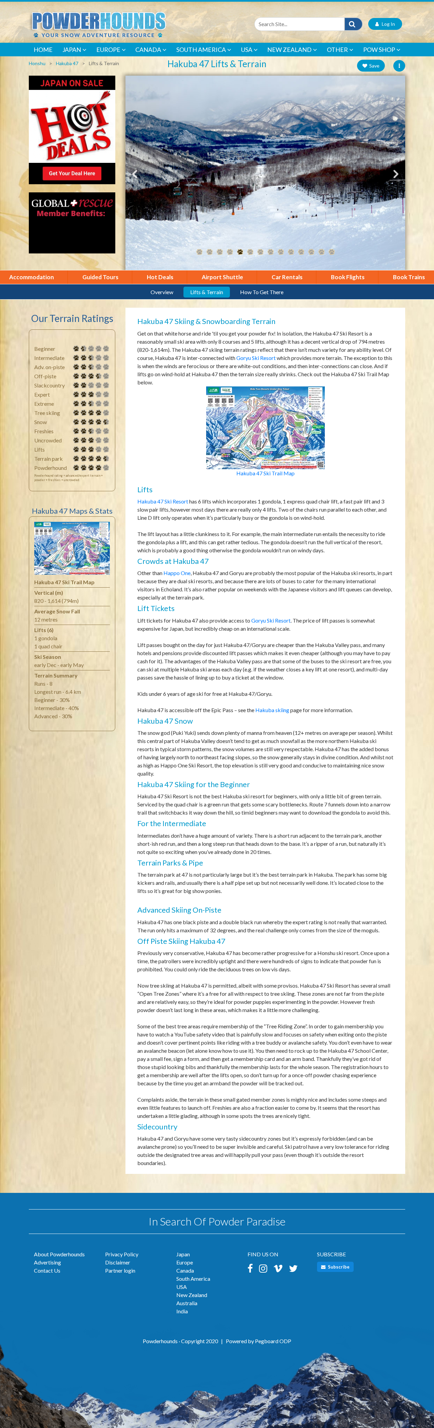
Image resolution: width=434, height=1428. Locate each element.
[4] (76, 413)
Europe (108, 49)
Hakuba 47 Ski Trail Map (265, 473)
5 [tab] (240, 252)
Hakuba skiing (272, 710)
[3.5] (76, 376)
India (182, 1311)
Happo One (177, 573)
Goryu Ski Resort (256, 358)
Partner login (120, 1270)
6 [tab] (250, 252)
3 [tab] (219, 252)
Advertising (47, 1262)
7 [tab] (260, 252)
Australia (186, 1303)
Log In (387, 24)
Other (337, 49)
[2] (76, 385)
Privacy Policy (121, 1254)
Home (43, 49)
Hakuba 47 (67, 63)
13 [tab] (321, 252)
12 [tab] (311, 252)
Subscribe (338, 1267)
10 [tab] (291, 252)
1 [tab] (199, 252)
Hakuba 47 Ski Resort (162, 501)
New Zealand (289, 49)
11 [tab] (301, 252)
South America (201, 49)
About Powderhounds (59, 1254)
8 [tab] (270, 252)
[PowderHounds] (120, 24)
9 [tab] (280, 252)
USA (246, 49)
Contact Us (47, 1270)
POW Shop (379, 49)
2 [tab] (209, 252)
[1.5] (76, 348)
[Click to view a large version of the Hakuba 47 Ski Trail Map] (265, 427)
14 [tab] (331, 252)
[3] (76, 394)
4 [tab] (229, 252)
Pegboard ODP (273, 1341)
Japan (71, 49)
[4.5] (76, 422)
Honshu (37, 63)
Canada (148, 49)
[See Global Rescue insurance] (72, 226)
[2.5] (76, 358)
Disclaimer (117, 1262)
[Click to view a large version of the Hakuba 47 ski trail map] (72, 550)
